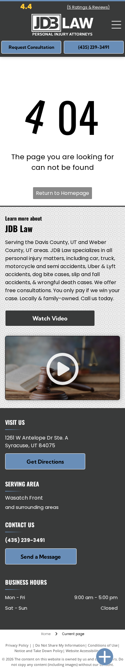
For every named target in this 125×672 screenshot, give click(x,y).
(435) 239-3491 (25, 540)
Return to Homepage (62, 193)
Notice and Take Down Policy (38, 650)
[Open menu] (116, 25)
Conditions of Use (103, 645)
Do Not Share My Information (60, 645)
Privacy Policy (17, 645)
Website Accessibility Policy (88, 650)
